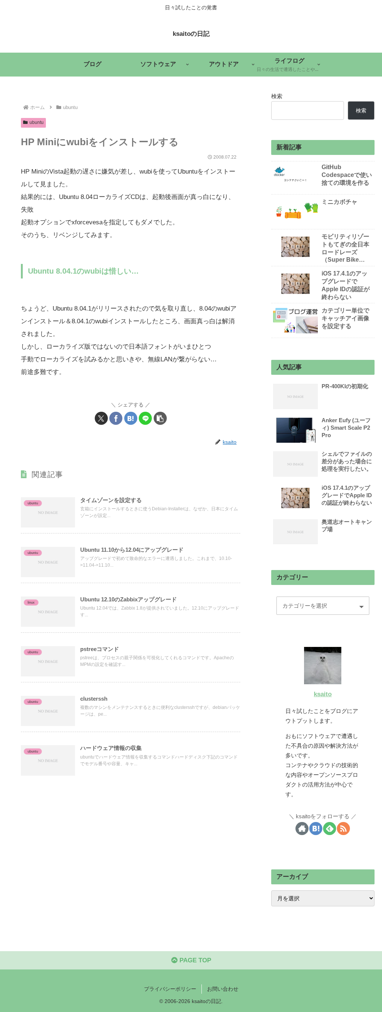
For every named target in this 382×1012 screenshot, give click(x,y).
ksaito (323, 694)
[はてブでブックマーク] (130, 418)
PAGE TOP (194, 960)
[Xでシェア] (101, 418)
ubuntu (36, 122)
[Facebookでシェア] (115, 418)
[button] (160, 418)
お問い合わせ (222, 989)
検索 (276, 96)
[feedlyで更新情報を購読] (329, 828)
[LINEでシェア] (145, 418)
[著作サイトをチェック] (302, 828)
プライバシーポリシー (170, 989)
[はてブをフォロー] (315, 828)
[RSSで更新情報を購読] (343, 828)
